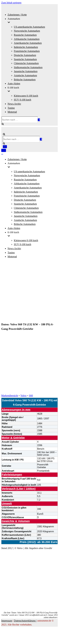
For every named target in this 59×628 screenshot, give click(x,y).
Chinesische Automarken (26, 63)
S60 (31, 395)
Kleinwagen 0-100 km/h (26, 95)
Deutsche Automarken (25, 55)
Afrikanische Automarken (26, 39)
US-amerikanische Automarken (29, 26)
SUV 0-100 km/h (22, 99)
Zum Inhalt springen (11, 2)
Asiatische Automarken (25, 75)
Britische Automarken (25, 79)
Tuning (11, 108)
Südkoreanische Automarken (28, 67)
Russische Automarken (25, 35)
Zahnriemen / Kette (17, 14)
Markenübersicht (9, 395)
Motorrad (12, 111)
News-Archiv (14, 103)
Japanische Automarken (25, 71)
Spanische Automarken (25, 59)
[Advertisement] (29, 291)
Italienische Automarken (26, 47)
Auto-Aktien (14, 83)
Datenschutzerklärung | (25, 620)
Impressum (6, 620)
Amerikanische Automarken (28, 43)
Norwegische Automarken (27, 30)
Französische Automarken (27, 51)
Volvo (23, 395)
